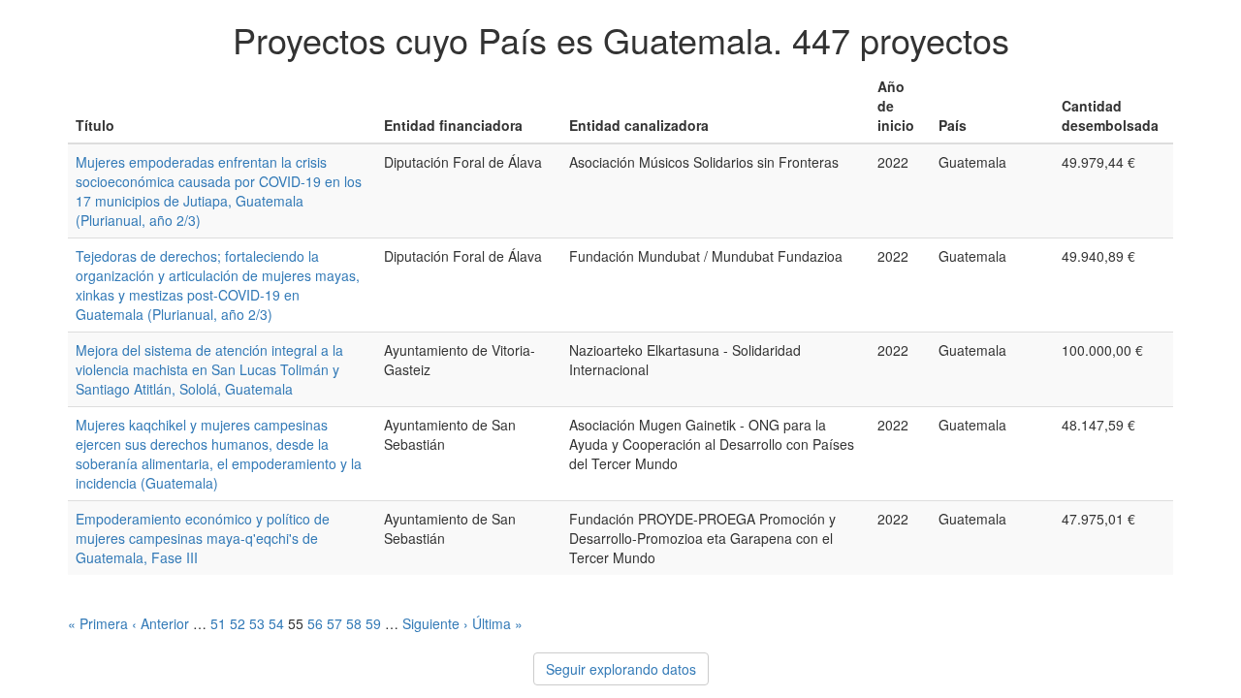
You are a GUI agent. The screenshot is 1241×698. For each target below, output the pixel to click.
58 (354, 623)
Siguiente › (435, 623)
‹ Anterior (160, 623)
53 (257, 623)
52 (237, 623)
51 (218, 623)
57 (334, 623)
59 (373, 623)
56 (315, 623)
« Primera (98, 623)
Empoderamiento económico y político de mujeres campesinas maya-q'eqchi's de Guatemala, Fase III (203, 538)
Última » (497, 623)
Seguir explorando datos (621, 669)
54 (276, 623)
